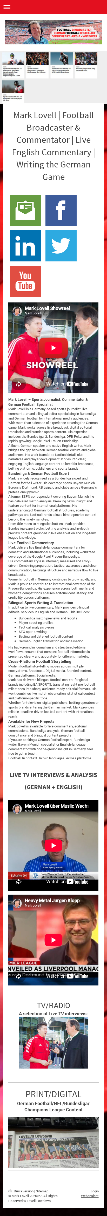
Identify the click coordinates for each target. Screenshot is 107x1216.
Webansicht (90, 1195)
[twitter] (61, 245)
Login (95, 1191)
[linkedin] (25, 245)
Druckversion (23, 1191)
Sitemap (42, 1191)
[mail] (25, 210)
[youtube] (25, 281)
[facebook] (61, 210)
